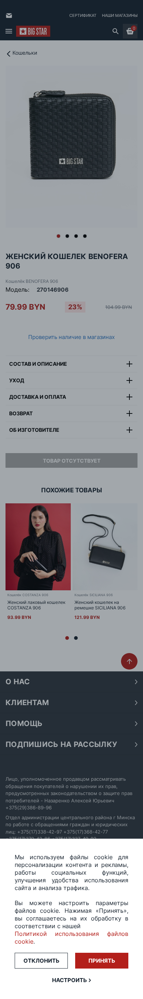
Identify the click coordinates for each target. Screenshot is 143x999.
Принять (101, 960)
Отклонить (41, 960)
